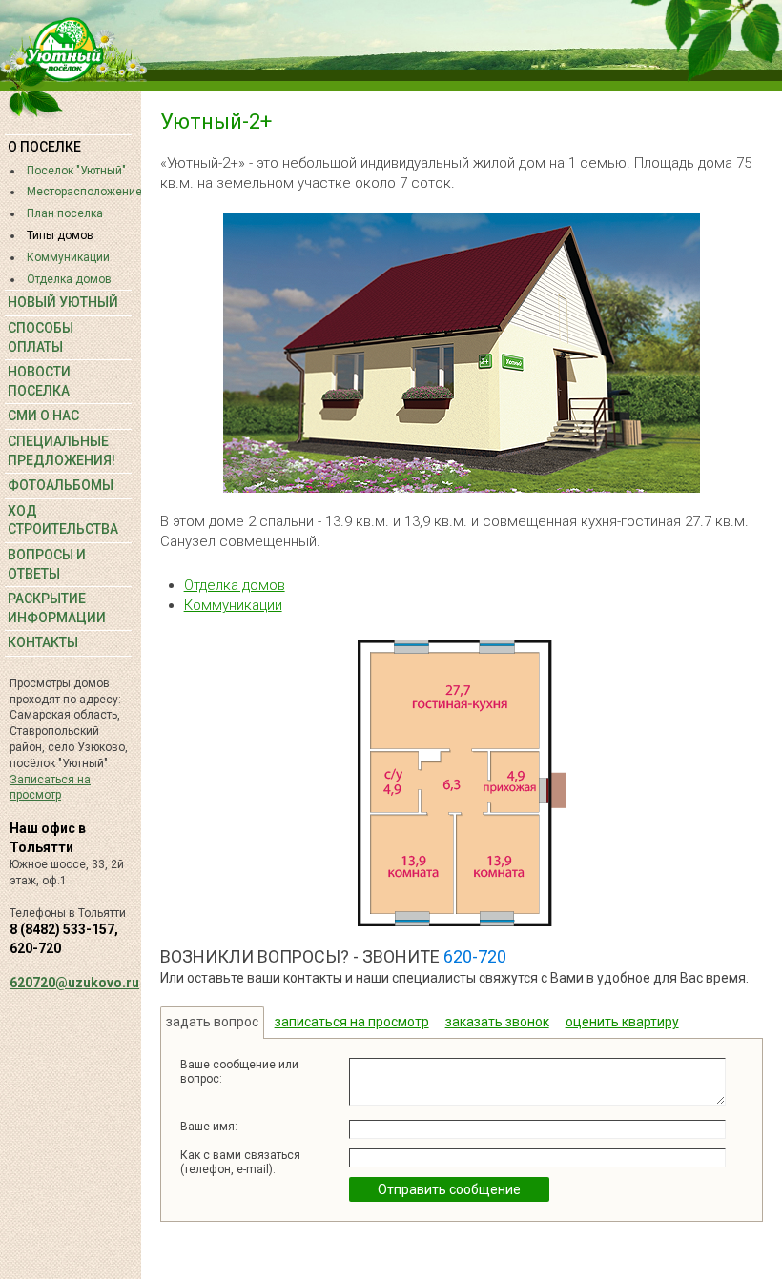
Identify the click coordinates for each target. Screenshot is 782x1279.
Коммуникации (68, 257)
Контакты (43, 642)
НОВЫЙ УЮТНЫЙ (63, 302)
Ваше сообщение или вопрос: (239, 1071)
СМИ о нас (43, 415)
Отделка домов (69, 279)
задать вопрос (212, 1021)
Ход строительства (63, 520)
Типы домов (60, 235)
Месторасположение (79, 191)
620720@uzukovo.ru (74, 982)
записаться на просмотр (352, 1021)
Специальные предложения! (61, 451)
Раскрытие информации (57, 608)
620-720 (474, 956)
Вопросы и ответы (47, 564)
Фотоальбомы (60, 485)
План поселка (65, 213)
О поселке (44, 146)
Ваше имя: (208, 1126)
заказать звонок (497, 1021)
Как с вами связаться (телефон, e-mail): (240, 1161)
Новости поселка (39, 381)
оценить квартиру (622, 1021)
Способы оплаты (40, 337)
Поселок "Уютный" (76, 170)
